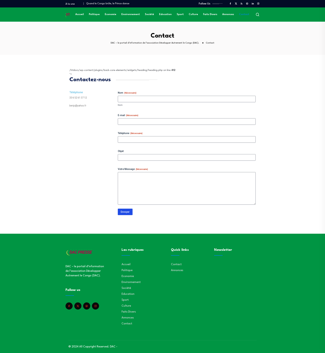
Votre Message (133, 169)
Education (165, 14)
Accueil (79, 14)
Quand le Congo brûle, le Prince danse (107, 3)
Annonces (228, 14)
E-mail (128, 115)
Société (149, 14)
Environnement (130, 14)
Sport (180, 14)
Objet (121, 151)
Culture (193, 14)
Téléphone (130, 133)
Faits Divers (210, 14)
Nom (120, 105)
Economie (110, 14)
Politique (94, 14)
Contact (244, 14)
